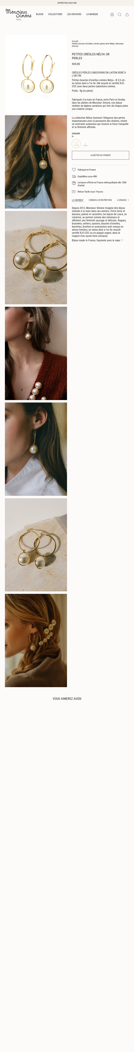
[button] (40, 14)
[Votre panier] (127, 14)
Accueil (75, 41)
